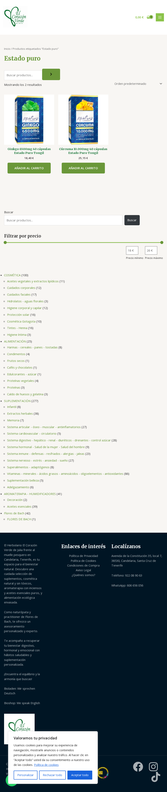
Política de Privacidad (83, 556)
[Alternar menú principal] (160, 17)
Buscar (8, 212)
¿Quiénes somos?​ (83, 575)
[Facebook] (138, 767)
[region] (53, 757)
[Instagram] (153, 767)
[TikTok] (156, 777)
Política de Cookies (83, 561)
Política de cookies (46, 765)
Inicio (7, 49)
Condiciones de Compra (83, 565)
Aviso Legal (83, 570)
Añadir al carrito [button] (29, 168)
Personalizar (25, 775)
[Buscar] (51, 74)
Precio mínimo (134, 258)
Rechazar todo (52, 775)
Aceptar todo (80, 775)
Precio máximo (154, 258)
